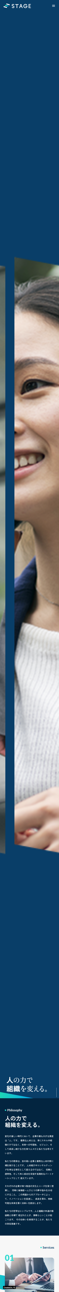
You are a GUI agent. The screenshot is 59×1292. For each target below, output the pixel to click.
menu (53, 6)
